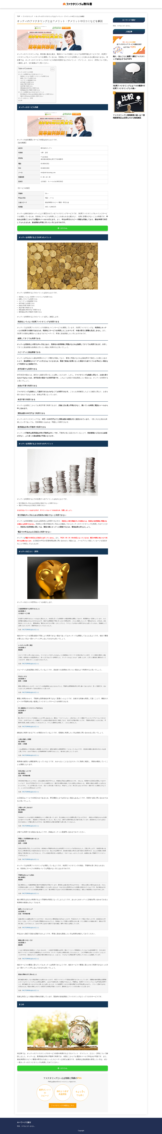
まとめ (20, 100)
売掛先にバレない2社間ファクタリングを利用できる (34, 76)
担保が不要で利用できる (27, 84)
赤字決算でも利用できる (27, 82)
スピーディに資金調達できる (28, 80)
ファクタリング (28, 16)
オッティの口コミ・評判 (25, 98)
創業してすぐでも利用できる (28, 78)
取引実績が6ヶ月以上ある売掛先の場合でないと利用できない (37, 94)
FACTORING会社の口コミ (30, 629)
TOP (18, 16)
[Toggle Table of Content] (51, 69)
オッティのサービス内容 (25, 72)
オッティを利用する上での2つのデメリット (31, 92)
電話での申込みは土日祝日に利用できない (31, 96)
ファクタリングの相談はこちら (62, 1105)
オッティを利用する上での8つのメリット (30, 74)
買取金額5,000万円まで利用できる (29, 88)
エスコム (63, 228)
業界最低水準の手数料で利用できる (30, 90)
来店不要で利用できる (26, 86)
